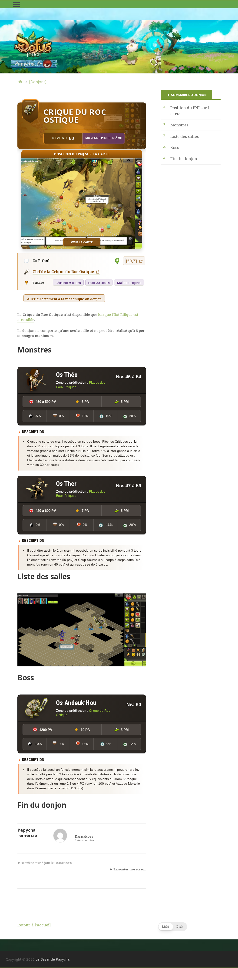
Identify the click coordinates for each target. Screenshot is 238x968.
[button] (172, 926)
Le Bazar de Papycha (52, 959)
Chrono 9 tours (68, 283)
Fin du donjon (183, 158)
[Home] (20, 82)
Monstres (179, 125)
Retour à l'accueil (34, 925)
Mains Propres (129, 283)
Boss (174, 147)
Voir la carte (82, 242)
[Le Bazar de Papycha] (119, 46)
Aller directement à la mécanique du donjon (64, 299)
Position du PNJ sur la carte (191, 110)
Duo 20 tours (99, 283)
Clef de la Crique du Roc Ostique (64, 272)
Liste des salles (184, 136)
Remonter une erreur (129, 869)
